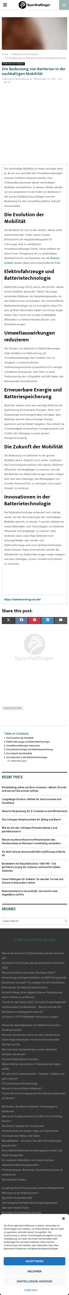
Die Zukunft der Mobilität (19, 753)
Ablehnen (34, 1271)
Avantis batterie (12, 708)
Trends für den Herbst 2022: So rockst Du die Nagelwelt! (34, 1002)
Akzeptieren (34, 1261)
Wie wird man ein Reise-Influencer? (22, 1088)
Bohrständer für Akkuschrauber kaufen (24, 987)
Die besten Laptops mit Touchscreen (23, 1126)
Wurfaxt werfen (11, 1044)
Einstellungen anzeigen (34, 1281)
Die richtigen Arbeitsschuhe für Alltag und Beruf (31, 819)
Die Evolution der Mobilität (19, 737)
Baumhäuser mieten (14, 1179)
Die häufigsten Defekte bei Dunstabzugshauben (29, 1202)
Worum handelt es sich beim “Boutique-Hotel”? (29, 972)
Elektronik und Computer (13, 64)
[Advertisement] (34, 126)
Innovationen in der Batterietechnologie (26, 757)
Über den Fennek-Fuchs (15, 1207)
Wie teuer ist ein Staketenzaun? (20, 1192)
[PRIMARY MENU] (5, 5)
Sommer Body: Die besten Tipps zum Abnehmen (30, 1130)
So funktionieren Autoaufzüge (19, 1083)
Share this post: (19, 761)
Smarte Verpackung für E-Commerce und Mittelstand (34, 811)
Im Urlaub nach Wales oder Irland (21, 1135)
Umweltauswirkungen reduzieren (23, 745)
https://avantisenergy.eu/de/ (22, 599)
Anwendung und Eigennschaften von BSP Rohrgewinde (34, 977)
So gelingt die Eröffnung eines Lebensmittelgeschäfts (33, 1188)
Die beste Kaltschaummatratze (20, 1059)
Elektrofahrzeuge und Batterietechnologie (28, 741)
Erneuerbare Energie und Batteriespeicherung (29, 749)
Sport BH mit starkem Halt (17, 1197)
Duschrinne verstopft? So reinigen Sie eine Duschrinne (33, 982)
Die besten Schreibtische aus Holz (21, 1212)
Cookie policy (31, 1290)
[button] (63, 1218)
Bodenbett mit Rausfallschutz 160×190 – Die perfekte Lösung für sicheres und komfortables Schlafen (31, 867)
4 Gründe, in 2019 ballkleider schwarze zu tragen (30, 1016)
